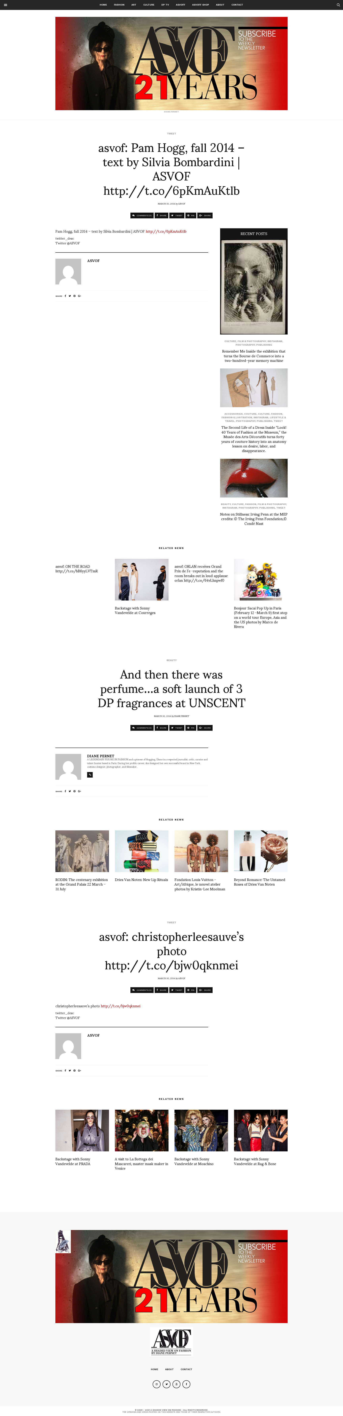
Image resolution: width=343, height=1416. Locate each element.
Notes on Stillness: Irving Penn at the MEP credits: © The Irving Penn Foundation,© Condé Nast (254, 518)
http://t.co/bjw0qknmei (120, 1005)
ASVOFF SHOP (200, 4)
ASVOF (181, 203)
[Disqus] (131, 357)
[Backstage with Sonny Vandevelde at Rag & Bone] (261, 1130)
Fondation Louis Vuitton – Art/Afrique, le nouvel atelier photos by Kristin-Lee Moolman (199, 884)
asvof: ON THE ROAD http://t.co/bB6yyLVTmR (76, 568)
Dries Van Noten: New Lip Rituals (141, 879)
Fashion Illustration (237, 417)
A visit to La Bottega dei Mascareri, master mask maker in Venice (141, 1163)
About (220, 4)
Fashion (119, 4)
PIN (192, 215)
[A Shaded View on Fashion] (171, 63)
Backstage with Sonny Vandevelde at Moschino (194, 1160)
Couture (250, 414)
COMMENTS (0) (144, 215)
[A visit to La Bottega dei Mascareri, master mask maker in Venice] (142, 1130)
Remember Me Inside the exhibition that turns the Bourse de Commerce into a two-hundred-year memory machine (253, 355)
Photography (245, 344)
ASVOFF (180, 4)
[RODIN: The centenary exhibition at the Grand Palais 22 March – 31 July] (82, 851)
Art (133, 4)
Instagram (274, 341)
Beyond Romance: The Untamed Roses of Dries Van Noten (259, 881)
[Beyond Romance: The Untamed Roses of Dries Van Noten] (261, 851)
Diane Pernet (181, 716)
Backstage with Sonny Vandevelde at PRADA (72, 1160)
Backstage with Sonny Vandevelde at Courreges (135, 610)
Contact (237, 4)
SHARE (162, 215)
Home (103, 4)
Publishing (264, 344)
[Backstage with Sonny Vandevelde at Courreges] (142, 580)
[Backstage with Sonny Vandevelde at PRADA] (82, 1130)
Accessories (233, 414)
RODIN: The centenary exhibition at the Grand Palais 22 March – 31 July (81, 884)
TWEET (178, 215)
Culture (148, 4)
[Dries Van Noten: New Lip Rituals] (142, 851)
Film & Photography (252, 341)
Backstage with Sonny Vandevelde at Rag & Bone (255, 1160)
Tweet (171, 133)
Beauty (226, 504)
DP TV (165, 4)
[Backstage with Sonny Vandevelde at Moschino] (201, 1130)
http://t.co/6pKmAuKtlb (166, 231)
